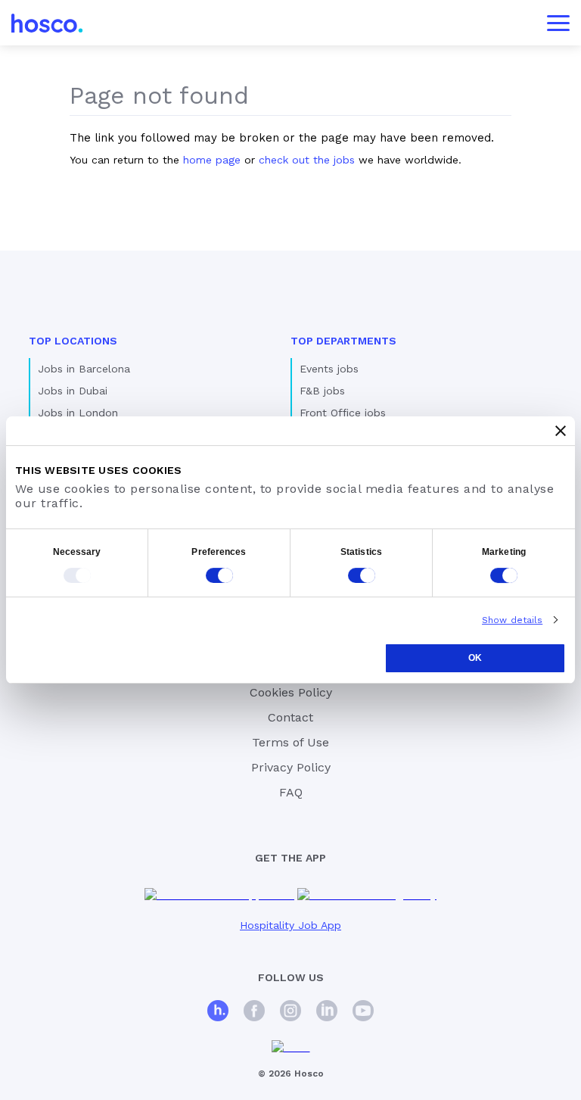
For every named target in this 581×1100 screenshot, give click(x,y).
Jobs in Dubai (72, 391)
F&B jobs (322, 391)
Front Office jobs (343, 413)
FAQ (291, 792)
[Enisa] (291, 1047)
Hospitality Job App (290, 925)
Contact (290, 717)
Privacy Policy (291, 767)
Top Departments (343, 341)
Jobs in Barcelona (84, 369)
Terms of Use (290, 742)
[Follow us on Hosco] (218, 1012)
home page (212, 160)
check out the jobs (307, 160)
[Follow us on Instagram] (290, 1012)
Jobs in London (78, 413)
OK (475, 658)
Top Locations (73, 341)
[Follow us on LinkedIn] (327, 1012)
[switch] (219, 575)
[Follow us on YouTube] (363, 1012)
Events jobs (329, 369)
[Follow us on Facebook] (254, 1012)
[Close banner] (560, 430)
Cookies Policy (291, 692)
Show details (512, 620)
